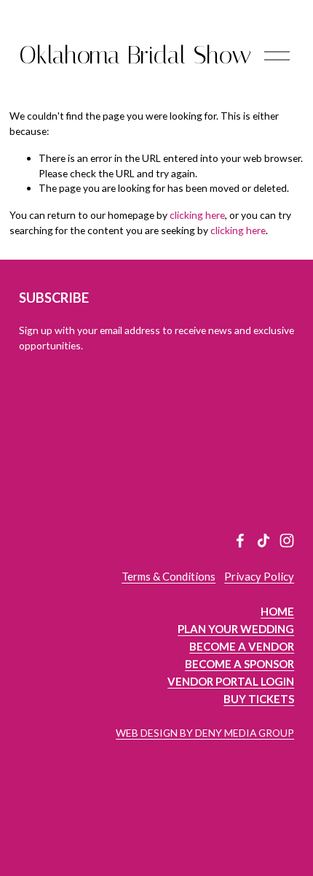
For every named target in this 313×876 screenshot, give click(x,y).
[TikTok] (263, 540)
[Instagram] (287, 540)
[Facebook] (240, 540)
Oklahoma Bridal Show (135, 55)
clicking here (197, 215)
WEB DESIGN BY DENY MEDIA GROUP (205, 732)
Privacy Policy (259, 576)
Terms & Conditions (168, 576)
